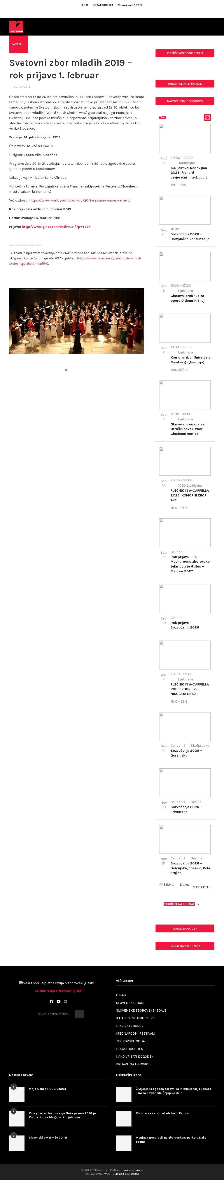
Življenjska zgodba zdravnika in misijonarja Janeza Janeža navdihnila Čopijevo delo (173, 1091)
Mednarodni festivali (135, 1033)
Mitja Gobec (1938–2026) (47, 1089)
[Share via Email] (85, 370)
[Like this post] (68, 370)
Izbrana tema (82, 44)
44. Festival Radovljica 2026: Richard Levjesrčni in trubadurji (189, 172)
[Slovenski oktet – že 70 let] (16, 1143)
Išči (79, 1014)
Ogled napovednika (185, 946)
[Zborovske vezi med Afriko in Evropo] (123, 1118)
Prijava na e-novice (130, 5)
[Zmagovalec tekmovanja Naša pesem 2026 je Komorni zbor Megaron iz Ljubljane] (16, 1118)
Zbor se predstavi (134, 44)
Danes (185, 884)
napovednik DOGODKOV (185, 101)
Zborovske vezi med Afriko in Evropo (162, 1113)
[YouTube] (58, 1001)
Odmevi (36, 44)
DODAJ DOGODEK (185, 928)
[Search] (212, 80)
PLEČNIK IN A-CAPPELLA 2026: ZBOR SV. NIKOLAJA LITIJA (190, 689)
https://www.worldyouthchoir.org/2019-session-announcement (79, 200)
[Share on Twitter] (76, 370)
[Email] (115, 11)
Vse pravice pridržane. (130, 1170)
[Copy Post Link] (81, 370)
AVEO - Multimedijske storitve (122, 1173)
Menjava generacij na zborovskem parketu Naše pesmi (171, 1140)
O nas (85, 5)
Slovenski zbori (130, 1003)
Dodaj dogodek (103, 5)
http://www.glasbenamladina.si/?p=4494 (56, 227)
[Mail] (65, 1001)
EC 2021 (192, 44)
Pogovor (57, 44)
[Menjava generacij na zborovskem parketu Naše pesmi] (123, 1143)
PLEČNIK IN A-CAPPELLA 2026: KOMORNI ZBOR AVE (190, 495)
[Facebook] (103, 11)
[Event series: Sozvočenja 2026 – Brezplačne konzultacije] (181, 229)
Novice (17, 44)
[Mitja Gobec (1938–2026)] (16, 1094)
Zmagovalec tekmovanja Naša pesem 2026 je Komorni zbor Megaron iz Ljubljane (62, 1115)
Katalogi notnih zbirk (135, 1018)
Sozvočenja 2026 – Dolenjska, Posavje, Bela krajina (190, 868)
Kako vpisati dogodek (135, 1056)
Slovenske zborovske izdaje (141, 1010)
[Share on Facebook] (72, 370)
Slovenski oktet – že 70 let (48, 1137)
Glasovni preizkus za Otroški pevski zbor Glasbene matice (187, 429)
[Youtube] (109, 11)
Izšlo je (106, 44)
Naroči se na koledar (179, 904)
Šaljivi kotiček (167, 44)
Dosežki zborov (130, 1026)
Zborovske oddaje (132, 1041)
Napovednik (20, 62)
